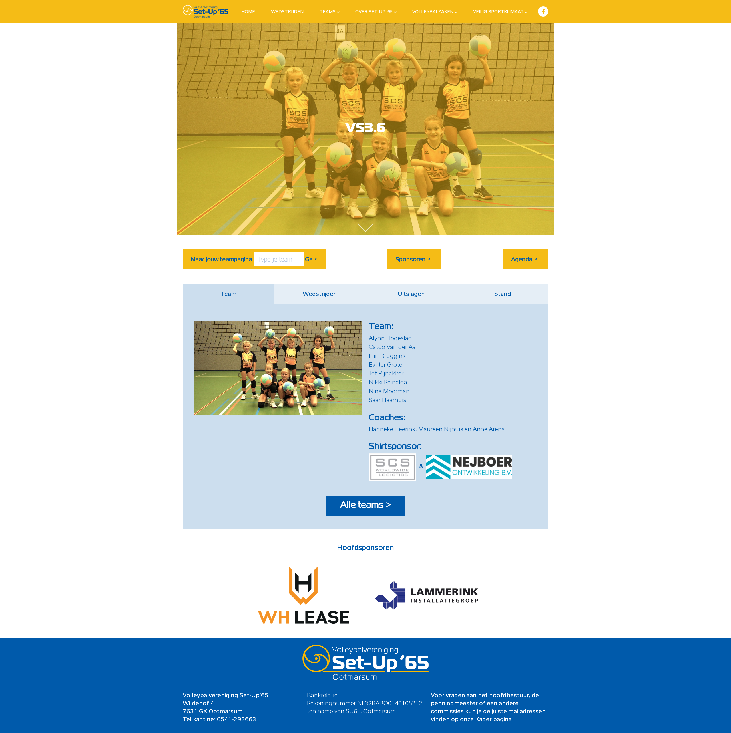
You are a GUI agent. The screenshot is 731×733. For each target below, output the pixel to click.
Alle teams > (365, 504)
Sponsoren (413, 259)
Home (248, 11)
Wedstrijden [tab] (320, 293)
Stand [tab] (502, 293)
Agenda (524, 259)
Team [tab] (228, 293)
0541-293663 (236, 719)
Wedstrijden (287, 11)
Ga (311, 259)
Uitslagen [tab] (411, 293)
